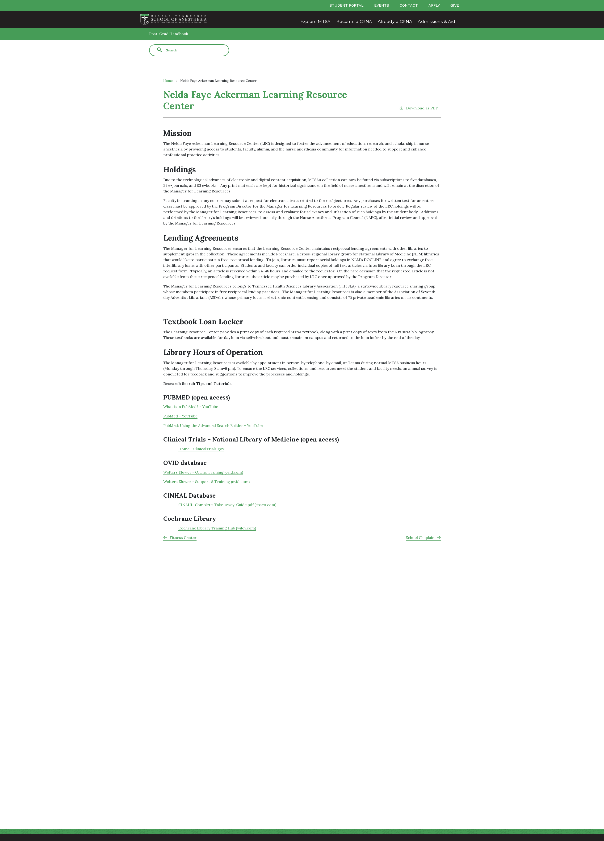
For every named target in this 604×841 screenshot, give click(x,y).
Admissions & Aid (436, 21)
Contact (409, 5)
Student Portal (347, 5)
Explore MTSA (316, 21)
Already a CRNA (395, 21)
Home (168, 81)
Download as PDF (422, 108)
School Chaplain (420, 537)
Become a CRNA (354, 21)
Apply (434, 5)
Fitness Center (183, 537)
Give (454, 5)
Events (381, 5)
